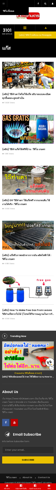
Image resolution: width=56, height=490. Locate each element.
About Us (27, 477)
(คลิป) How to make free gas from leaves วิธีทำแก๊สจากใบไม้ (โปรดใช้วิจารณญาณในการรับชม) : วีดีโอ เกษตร (28, 314)
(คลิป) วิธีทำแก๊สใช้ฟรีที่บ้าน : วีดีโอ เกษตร (23, 149)
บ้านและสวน (19, 373)
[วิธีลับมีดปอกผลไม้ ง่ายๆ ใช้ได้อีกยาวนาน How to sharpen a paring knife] (28, 355)
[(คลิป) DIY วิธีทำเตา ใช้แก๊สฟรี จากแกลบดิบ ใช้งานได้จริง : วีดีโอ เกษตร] (28, 180)
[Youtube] (14, 422)
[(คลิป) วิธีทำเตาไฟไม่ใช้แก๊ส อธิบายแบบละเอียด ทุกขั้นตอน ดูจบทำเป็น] (28, 75)
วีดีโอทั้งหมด (29, 373)
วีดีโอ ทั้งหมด (8, 11)
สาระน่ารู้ (38, 373)
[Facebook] (5, 422)
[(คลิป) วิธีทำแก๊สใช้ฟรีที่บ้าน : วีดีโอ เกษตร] (28, 129)
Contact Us (44, 477)
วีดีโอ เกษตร (11, 477)
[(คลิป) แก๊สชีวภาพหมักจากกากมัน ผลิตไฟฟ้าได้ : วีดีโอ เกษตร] (28, 235)
